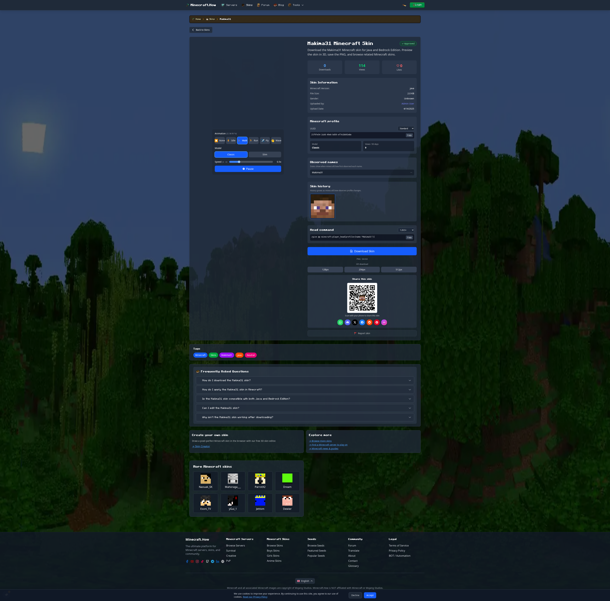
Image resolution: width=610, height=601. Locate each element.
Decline (355, 595)
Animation (226, 133)
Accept (370, 595)
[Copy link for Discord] (347, 322)
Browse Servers (235, 545)
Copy (409, 135)
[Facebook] (187, 561)
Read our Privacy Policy (255, 596)
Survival (231, 550)
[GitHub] (207, 561)
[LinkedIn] (217, 561)
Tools (296, 5)
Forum (266, 5)
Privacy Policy (397, 550)
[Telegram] (212, 561)
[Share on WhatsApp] (340, 322)
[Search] (404, 5)
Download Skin (364, 251)
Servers (231, 5)
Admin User (408, 103)
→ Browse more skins (320, 440)
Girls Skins (273, 555)
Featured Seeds (317, 550)
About (352, 555)
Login (418, 4)
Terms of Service (399, 545)
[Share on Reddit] (369, 322)
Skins (249, 5)
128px (325, 269)
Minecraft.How (203, 5)
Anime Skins (274, 561)
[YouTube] (192, 561)
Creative (231, 555)
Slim (265, 154)
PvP (228, 561)
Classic (231, 154)
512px (399, 269)
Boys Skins (273, 550)
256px (362, 269)
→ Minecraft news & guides (323, 448)
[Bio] (222, 561)
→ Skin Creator (201, 446)
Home (198, 19)
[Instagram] (197, 561)
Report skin (362, 333)
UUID (313, 128)
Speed (221, 161)
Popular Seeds (316, 555)
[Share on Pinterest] (377, 322)
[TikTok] (202, 561)
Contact (353, 561)
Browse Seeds (316, 545)
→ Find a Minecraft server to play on (328, 444)
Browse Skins (275, 545)
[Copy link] (384, 322)
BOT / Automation (399, 555)
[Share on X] (355, 322)
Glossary (353, 566)
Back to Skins (203, 29)
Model (218, 148)
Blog (281, 5)
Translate (353, 550)
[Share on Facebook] (362, 322)
